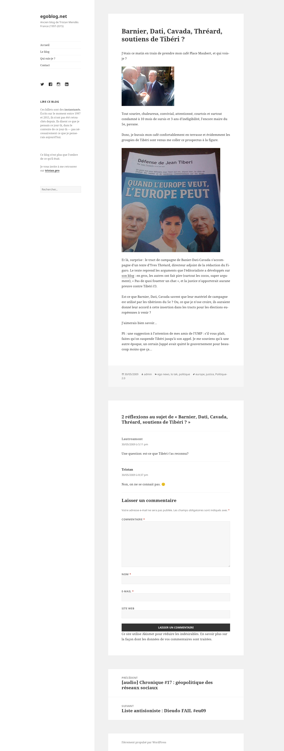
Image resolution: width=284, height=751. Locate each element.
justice (210, 374)
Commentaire (133, 519)
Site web (128, 608)
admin (148, 374)
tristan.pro (52, 170)
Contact (45, 65)
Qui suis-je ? (47, 58)
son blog (128, 275)
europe (200, 374)
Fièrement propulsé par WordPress (144, 742)
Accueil (44, 45)
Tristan (127, 469)
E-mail (128, 591)
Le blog (44, 52)
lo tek (174, 374)
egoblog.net (53, 16)
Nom (126, 574)
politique (184, 374)
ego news (163, 374)
